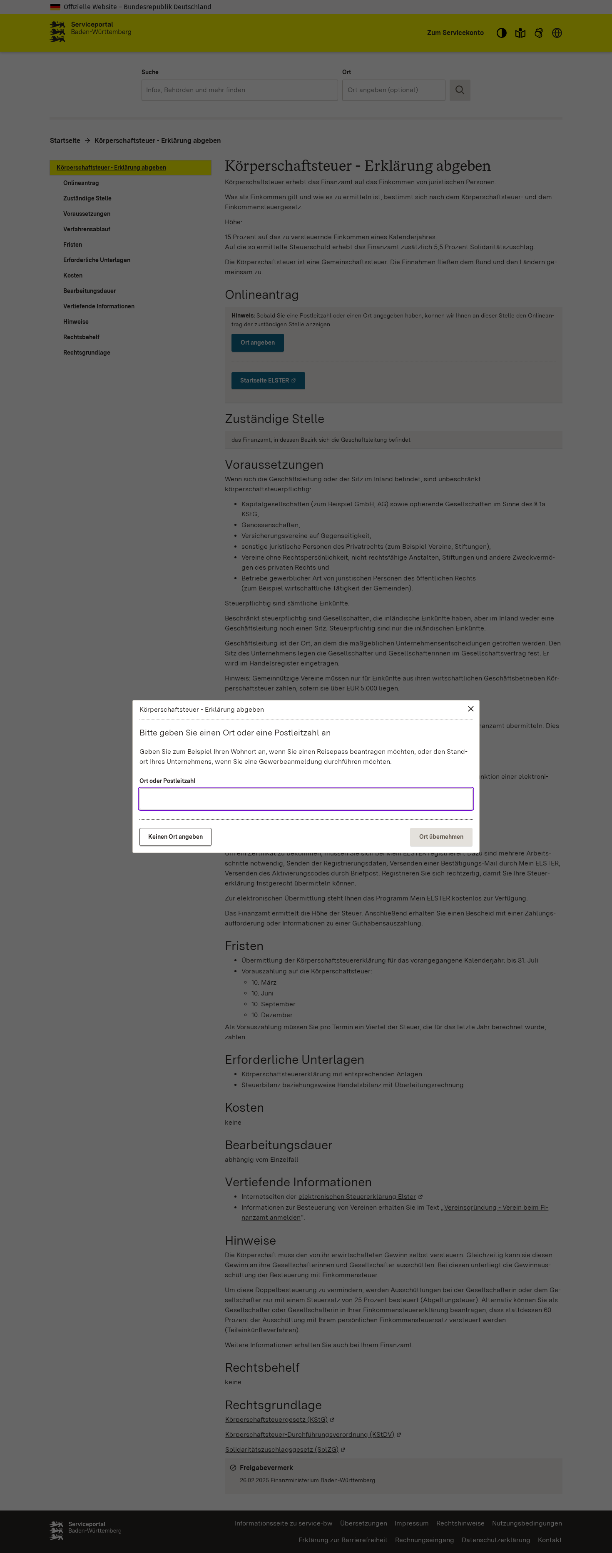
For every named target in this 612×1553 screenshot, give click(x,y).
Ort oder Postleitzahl (167, 781)
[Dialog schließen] (471, 708)
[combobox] (306, 798)
